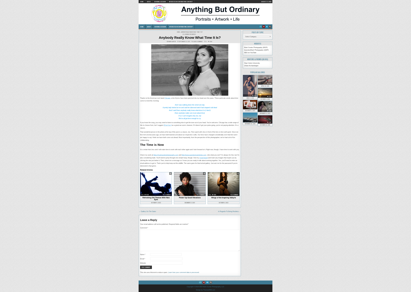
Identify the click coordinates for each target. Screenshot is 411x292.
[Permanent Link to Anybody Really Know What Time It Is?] (190, 70)
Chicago (167, 98)
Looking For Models (190, 34)
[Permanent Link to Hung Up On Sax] (265, 119)
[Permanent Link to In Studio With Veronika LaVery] (250, 86)
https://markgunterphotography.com (165, 155)
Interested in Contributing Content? (181, 1)
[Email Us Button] (260, 26)
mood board (203, 158)
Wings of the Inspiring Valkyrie (223, 198)
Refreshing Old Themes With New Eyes (156, 199)
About (149, 1)
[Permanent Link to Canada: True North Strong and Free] (265, 93)
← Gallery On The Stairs (147, 211)
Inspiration (216, 178)
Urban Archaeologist (251, 66)
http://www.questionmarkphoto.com (194, 155)
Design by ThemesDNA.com (205, 290)
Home (142, 1)
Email (142, 259)
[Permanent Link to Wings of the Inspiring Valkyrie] (223, 184)
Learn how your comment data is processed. (183, 272)
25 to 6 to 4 (167, 125)
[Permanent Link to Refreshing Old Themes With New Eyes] (156, 184)
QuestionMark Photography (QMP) (256, 50)
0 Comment (168, 194)
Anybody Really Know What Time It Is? (190, 38)
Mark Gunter (172, 41)
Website (143, 263)
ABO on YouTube (250, 52)
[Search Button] (270, 26)
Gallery (149, 178)
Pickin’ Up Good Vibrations (190, 198)
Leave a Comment (198, 41)
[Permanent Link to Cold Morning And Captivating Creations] (265, 106)
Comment (144, 228)
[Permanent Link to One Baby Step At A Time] (265, 80)
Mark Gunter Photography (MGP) (256, 47)
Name (142, 254)
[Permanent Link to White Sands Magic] (250, 117)
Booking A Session (160, 1)
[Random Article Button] (263, 26)
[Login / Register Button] (267, 26)
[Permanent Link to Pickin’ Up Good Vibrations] (190, 184)
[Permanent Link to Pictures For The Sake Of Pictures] (250, 104)
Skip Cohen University (252, 63)
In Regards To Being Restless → (229, 211)
